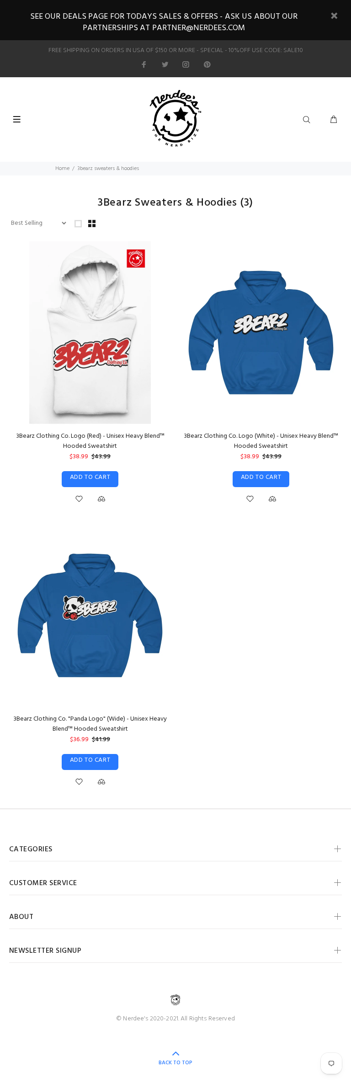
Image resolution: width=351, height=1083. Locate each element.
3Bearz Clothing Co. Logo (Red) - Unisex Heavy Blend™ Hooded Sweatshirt (90, 441)
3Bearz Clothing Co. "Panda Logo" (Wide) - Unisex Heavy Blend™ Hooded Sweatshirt (90, 724)
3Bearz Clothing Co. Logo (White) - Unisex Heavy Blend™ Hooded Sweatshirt (261, 441)
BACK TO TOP (175, 1062)
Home (62, 168)
